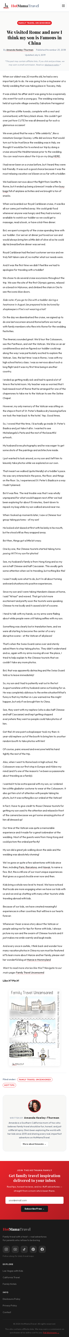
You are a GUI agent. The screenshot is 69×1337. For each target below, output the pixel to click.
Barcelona (31, 867)
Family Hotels (10, 1284)
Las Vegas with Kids (13, 1270)
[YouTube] (15, 1249)
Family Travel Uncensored (34, 23)
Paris (21, 867)
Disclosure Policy (11, 1299)
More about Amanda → (34, 1144)
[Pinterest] (33, 1249)
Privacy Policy (10, 1305)
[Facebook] (42, 1249)
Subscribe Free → (34, 1208)
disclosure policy (52, 64)
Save (36, 1027)
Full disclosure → (51, 1332)
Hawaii (46, 867)
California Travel (11, 1277)
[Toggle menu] (63, 6)
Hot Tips (9, 1085)
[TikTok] (24, 1249)
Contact (7, 1312)
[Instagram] (6, 1249)
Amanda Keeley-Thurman (19, 49)
